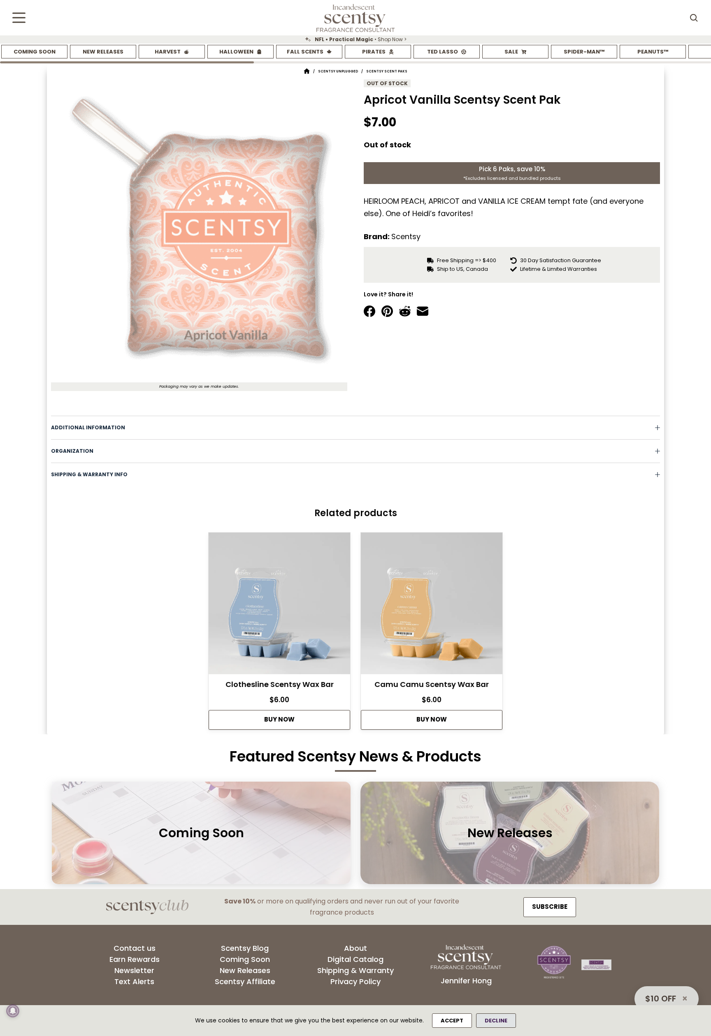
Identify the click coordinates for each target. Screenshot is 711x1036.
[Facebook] (369, 311)
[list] (355, 39)
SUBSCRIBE (549, 906)
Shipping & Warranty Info (89, 474)
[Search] (694, 18)
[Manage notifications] (12, 1010)
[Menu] (19, 17)
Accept (452, 1020)
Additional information (88, 427)
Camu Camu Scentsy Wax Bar (431, 684)
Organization (72, 450)
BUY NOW (279, 719)
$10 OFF (660, 998)
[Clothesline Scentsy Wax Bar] (279, 606)
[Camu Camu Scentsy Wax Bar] (431, 606)
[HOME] (307, 71)
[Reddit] (405, 311)
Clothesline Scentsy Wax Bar (279, 684)
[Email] (422, 311)
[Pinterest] (387, 311)
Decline (496, 1020)
